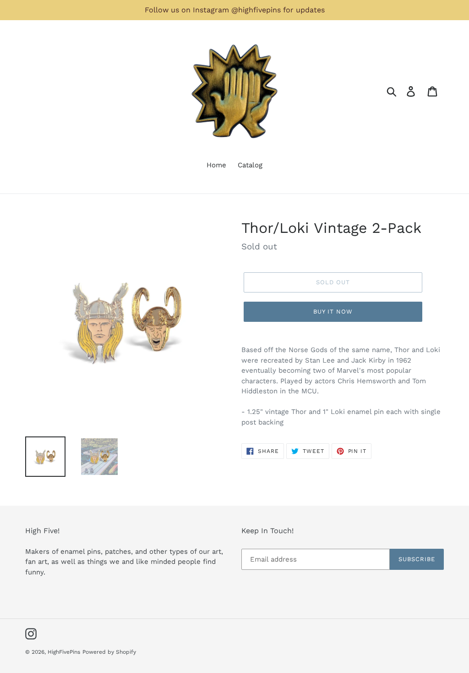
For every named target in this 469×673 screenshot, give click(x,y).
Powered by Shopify (109, 652)
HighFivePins (64, 652)
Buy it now (333, 311)
